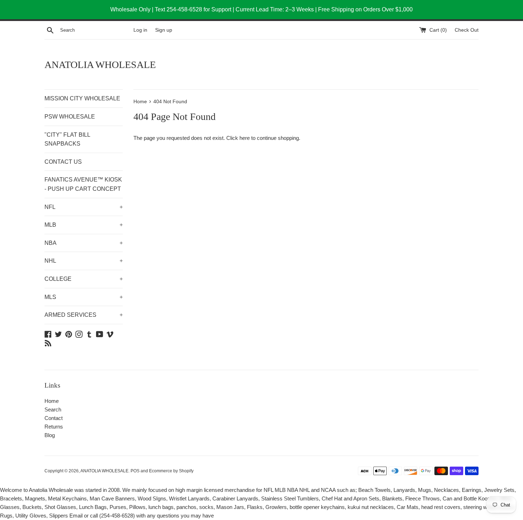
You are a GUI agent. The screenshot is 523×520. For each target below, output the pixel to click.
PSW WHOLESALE (69, 117)
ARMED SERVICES (83, 315)
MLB (83, 225)
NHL (83, 261)
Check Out (467, 30)
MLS (83, 297)
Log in (140, 30)
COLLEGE (83, 279)
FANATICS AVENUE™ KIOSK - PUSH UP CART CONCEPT (83, 184)
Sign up (163, 30)
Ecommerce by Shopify (171, 470)
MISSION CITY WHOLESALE (82, 98)
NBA (83, 243)
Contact (53, 418)
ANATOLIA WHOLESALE (100, 64)
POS (135, 470)
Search (52, 409)
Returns (53, 427)
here (244, 138)
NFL (83, 207)
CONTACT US (63, 162)
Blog (49, 435)
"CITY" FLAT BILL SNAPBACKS (67, 139)
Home (51, 401)
